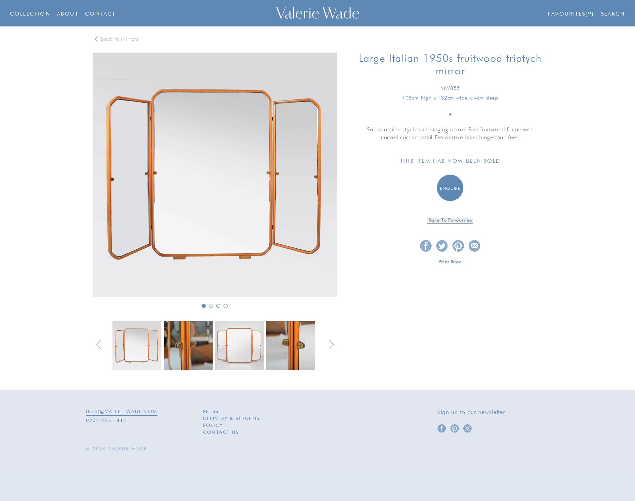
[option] (215, 175)
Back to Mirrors (120, 39)
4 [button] (226, 306)
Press (211, 411)
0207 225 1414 (106, 420)
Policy (213, 425)
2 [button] (211, 306)
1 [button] (204, 306)
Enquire (450, 189)
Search (613, 14)
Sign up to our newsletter (472, 412)
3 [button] (218, 306)
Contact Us (221, 432)
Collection (30, 14)
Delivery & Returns (231, 418)
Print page (450, 262)
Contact (100, 14)
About (67, 14)
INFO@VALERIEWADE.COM (121, 411)
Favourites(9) (571, 14)
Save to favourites (450, 220)
